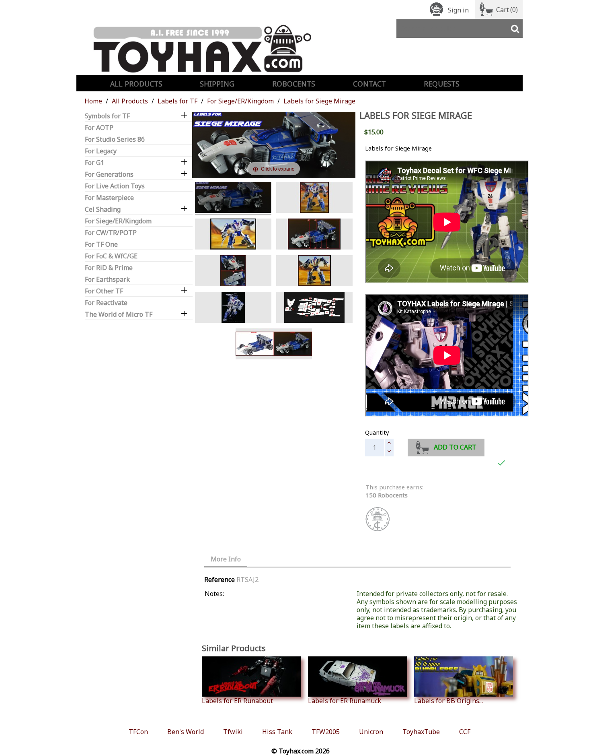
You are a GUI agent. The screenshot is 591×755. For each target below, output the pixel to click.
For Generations (109, 174)
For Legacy (101, 151)
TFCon (138, 731)
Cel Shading (103, 209)
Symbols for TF (107, 116)
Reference (219, 580)
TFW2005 (326, 731)
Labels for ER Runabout (237, 700)
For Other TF (104, 291)
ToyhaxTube (421, 731)
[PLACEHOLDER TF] (274, 345)
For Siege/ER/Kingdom (118, 221)
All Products (136, 84)
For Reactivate (106, 303)
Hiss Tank (277, 731)
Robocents (293, 84)
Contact (369, 84)
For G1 (94, 163)
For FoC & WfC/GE (111, 256)
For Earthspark (107, 279)
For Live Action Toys (115, 186)
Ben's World (185, 731)
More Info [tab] (226, 559)
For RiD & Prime (109, 268)
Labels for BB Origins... (448, 700)
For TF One (101, 244)
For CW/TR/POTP (111, 233)
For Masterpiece (109, 198)
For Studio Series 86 (115, 139)
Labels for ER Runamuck (344, 700)
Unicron (371, 731)
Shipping (217, 84)
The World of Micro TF (118, 314)
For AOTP (99, 128)
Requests (442, 84)
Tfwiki (233, 731)
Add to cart (455, 447)
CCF (464, 731)
